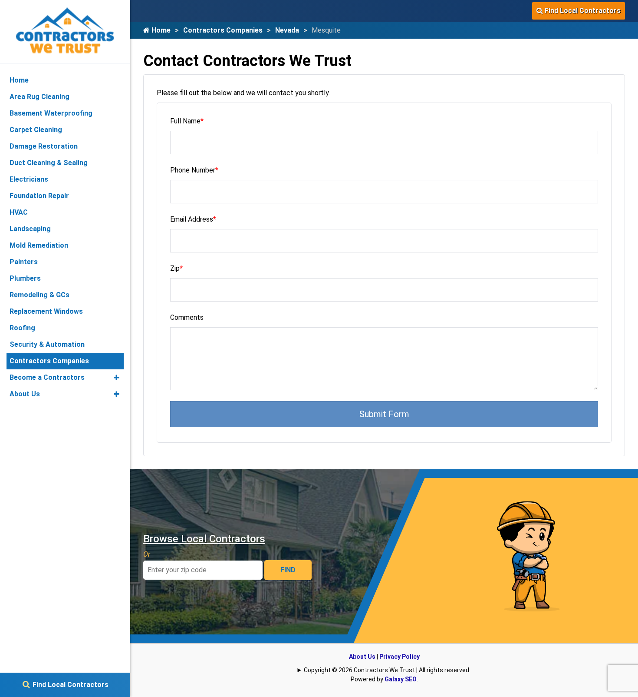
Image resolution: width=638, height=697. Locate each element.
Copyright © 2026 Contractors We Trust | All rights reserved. (387, 670)
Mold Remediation (39, 245)
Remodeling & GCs (39, 295)
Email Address (193, 219)
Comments (187, 317)
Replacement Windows (46, 311)
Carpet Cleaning (36, 130)
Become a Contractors (47, 377)
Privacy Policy (399, 656)
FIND (288, 570)
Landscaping (30, 229)
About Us (362, 656)
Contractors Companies (223, 30)
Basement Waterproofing (51, 113)
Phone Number (194, 170)
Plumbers (25, 278)
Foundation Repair (39, 196)
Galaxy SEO (401, 679)
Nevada (287, 30)
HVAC (19, 212)
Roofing (22, 328)
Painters (24, 262)
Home (160, 30)
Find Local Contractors (582, 11)
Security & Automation (47, 344)
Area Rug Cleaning (39, 97)
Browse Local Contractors (204, 539)
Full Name (187, 121)
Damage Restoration (44, 146)
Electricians (29, 179)
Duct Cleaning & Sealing (49, 163)
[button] (116, 377)
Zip (176, 268)
